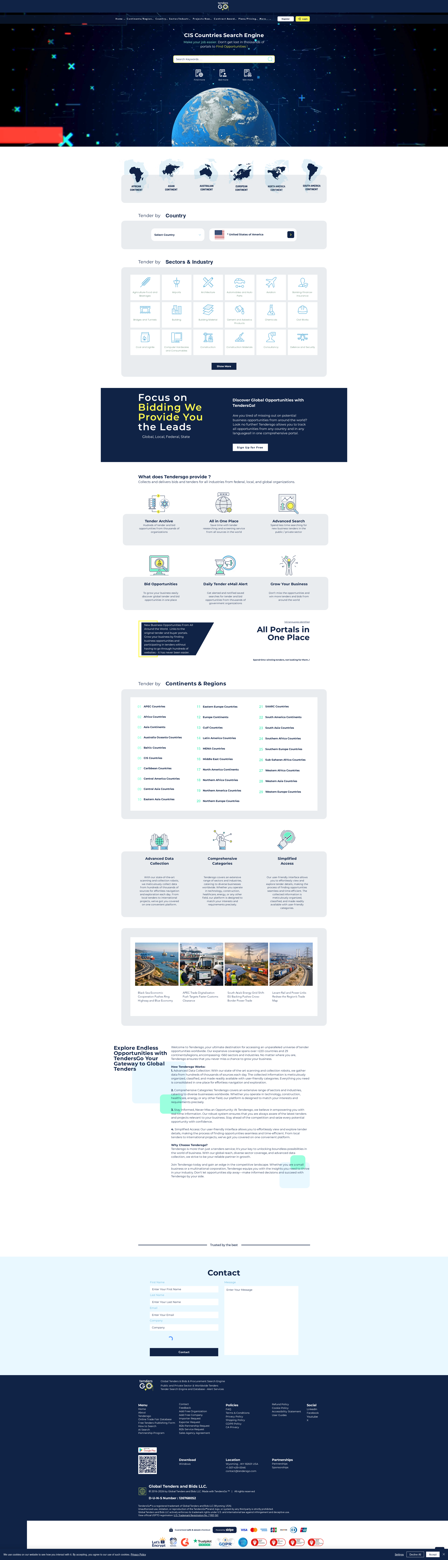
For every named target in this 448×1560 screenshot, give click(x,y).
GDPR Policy (233, 1423)
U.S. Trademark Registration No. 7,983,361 (196, 1515)
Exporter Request (189, 1422)
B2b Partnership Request (194, 1425)
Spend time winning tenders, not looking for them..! (281, 659)
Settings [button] (399, 1554)
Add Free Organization (193, 1411)
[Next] (290, 234)
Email (153, 1308)
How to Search (147, 1426)
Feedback (185, 1407)
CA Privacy (232, 1427)
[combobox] (177, 234)
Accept (433, 1554)
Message (230, 1282)
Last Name (157, 1295)
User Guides (279, 1415)
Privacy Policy (138, 1554)
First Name (157, 1282)
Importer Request (190, 1418)
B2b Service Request (191, 1429)
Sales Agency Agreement (194, 1433)
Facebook (313, 1412)
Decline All (415, 1554)
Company (156, 1320)
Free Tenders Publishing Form (156, 1422)
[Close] (444, 1554)
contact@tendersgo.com (241, 1471)
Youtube (312, 1416)
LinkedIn (312, 1409)
